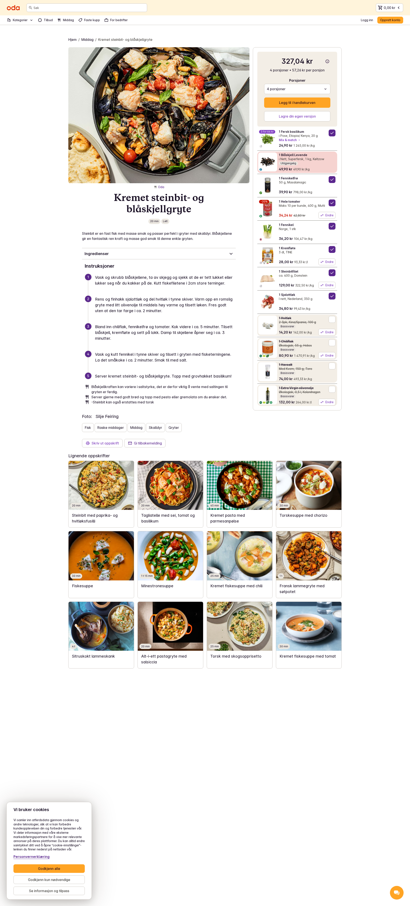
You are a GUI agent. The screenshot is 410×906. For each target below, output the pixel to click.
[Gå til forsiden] (13, 7)
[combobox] (89, 8)
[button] (160, 285)
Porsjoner (297, 80)
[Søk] (30, 8)
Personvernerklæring (31, 856)
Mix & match (288, 140)
